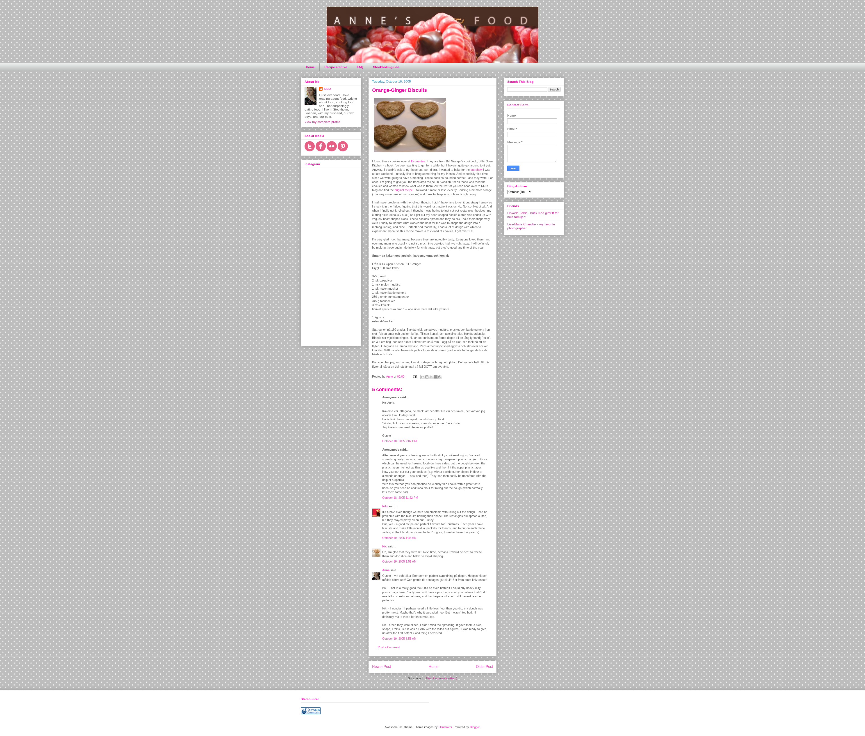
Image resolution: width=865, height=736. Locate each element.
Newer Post (381, 667)
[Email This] (422, 377)
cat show (476, 169)
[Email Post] (414, 376)
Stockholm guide (386, 67)
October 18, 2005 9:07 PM (399, 441)
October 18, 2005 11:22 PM (400, 497)
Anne (385, 570)
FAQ (360, 67)
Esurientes (418, 161)
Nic (384, 546)
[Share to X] (431, 377)
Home (310, 67)
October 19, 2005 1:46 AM (399, 538)
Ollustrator (445, 727)
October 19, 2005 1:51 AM (399, 561)
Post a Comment (389, 647)
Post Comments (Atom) (441, 678)
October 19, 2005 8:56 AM (399, 638)
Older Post (484, 667)
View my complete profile (322, 122)
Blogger (475, 727)
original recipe (404, 190)
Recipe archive (335, 67)
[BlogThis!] (427, 377)
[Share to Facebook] (435, 377)
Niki (385, 506)
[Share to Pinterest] (439, 377)
